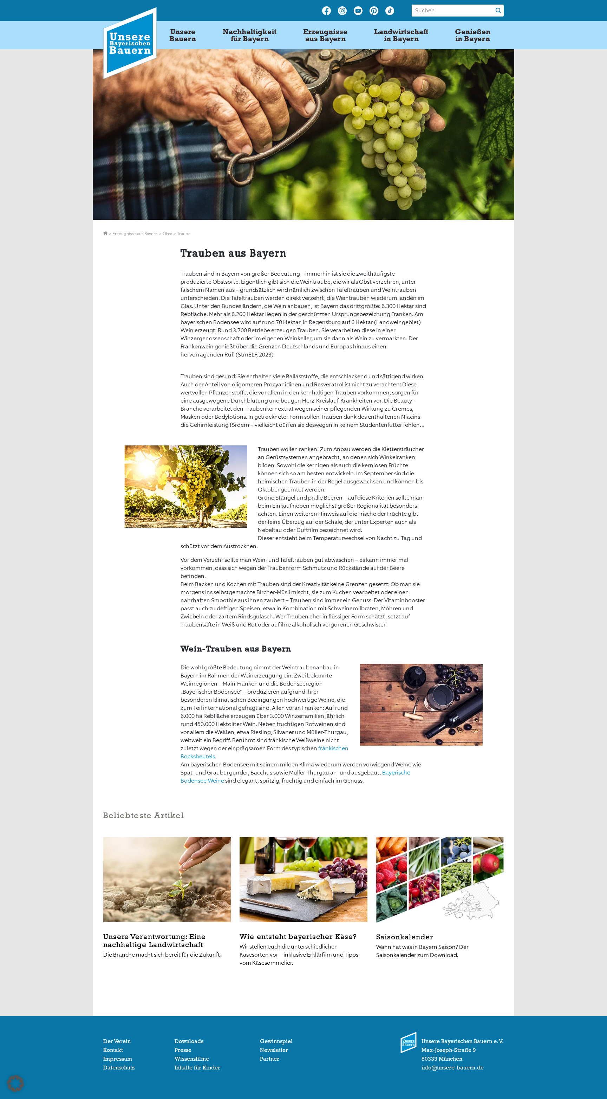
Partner (269, 1059)
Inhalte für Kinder (197, 1068)
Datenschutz (119, 1068)
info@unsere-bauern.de (453, 1068)
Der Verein (117, 1041)
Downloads (189, 1041)
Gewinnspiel (276, 1041)
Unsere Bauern (182, 35)
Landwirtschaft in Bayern (401, 35)
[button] (15, 1083)
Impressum (117, 1059)
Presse (183, 1050)
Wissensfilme (192, 1059)
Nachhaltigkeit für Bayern (249, 35)
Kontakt (113, 1050)
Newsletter (274, 1050)
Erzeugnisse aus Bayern (325, 35)
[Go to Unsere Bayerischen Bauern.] (106, 234)
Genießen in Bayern (472, 35)
